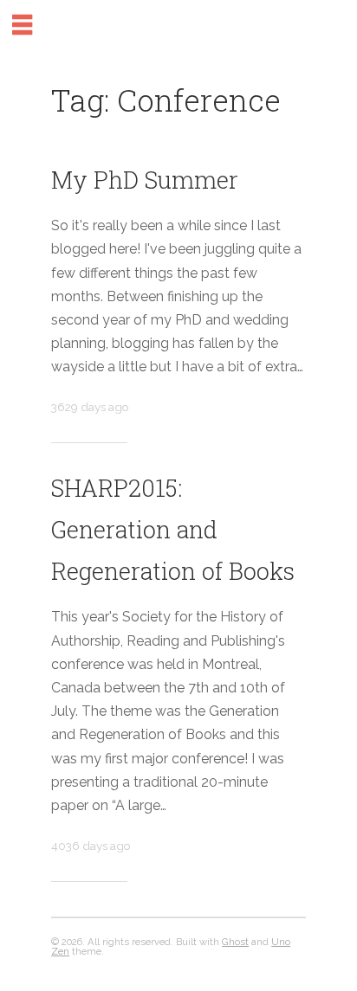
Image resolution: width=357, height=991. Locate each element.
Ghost (235, 942)
